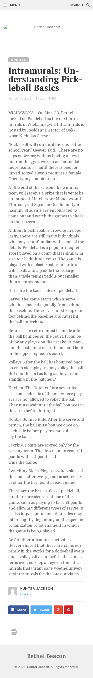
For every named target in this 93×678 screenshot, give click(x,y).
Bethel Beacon (46, 656)
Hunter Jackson (20, 98)
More (25, 594)
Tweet (44, 610)
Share (21, 610)
